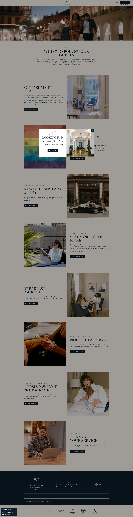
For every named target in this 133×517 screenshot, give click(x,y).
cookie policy (10, 512)
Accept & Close (6, 514)
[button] (92, 130)
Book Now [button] (52, 150)
